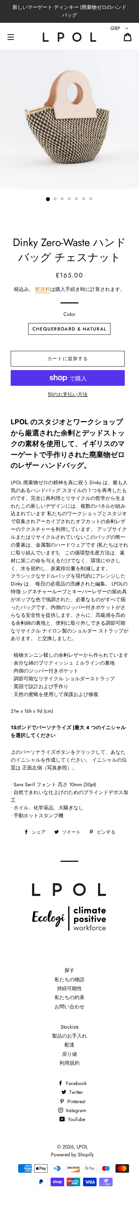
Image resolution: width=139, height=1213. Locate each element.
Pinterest (75, 1101)
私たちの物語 (69, 979)
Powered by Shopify (72, 1154)
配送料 (42, 289)
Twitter (75, 1092)
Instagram (75, 1110)
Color (69, 314)
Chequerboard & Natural (69, 329)
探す (69, 970)
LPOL (82, 1146)
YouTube (75, 1119)
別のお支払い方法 (68, 394)
